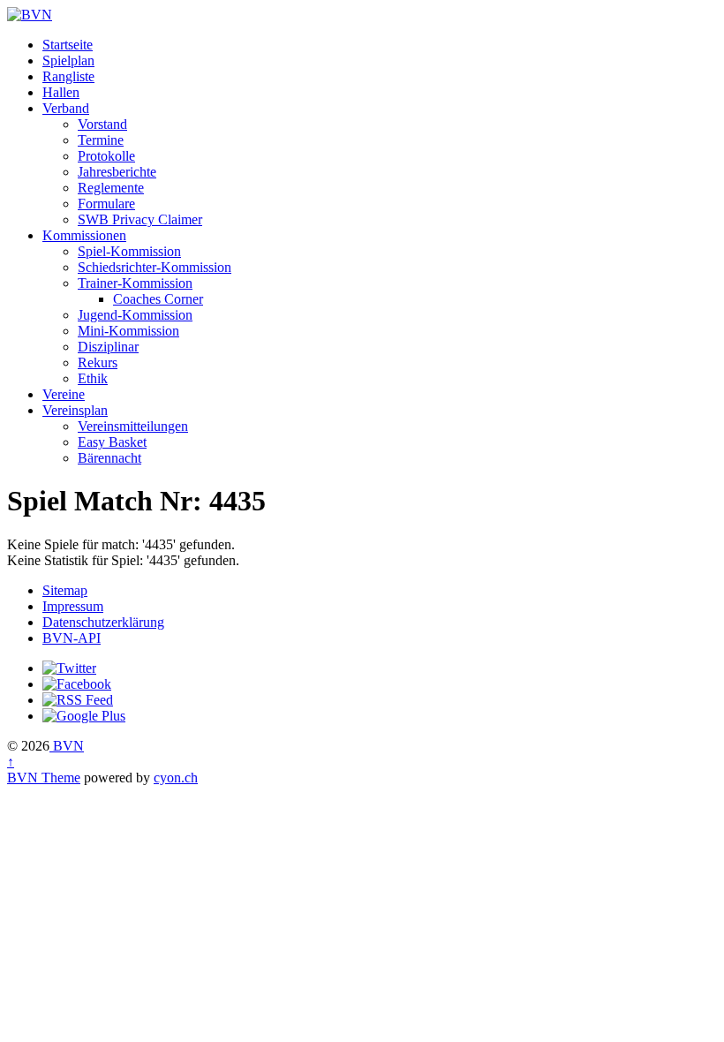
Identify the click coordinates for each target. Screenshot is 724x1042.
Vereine (63, 394)
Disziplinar (108, 346)
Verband (65, 108)
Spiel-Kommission (129, 251)
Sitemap (64, 590)
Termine (101, 139)
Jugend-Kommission (135, 314)
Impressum (72, 606)
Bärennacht (109, 457)
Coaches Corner (158, 298)
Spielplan (68, 60)
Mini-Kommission (128, 330)
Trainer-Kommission (135, 283)
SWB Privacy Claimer (140, 219)
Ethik (93, 378)
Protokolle (106, 155)
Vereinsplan (75, 410)
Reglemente (111, 187)
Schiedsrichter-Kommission (154, 267)
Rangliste (68, 76)
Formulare (106, 203)
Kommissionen (84, 235)
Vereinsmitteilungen (133, 426)
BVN (66, 745)
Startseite (67, 44)
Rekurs (97, 362)
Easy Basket (112, 441)
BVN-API (71, 638)
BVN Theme (43, 777)
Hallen (60, 92)
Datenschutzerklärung (103, 622)
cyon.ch (176, 777)
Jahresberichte (117, 171)
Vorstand (102, 124)
